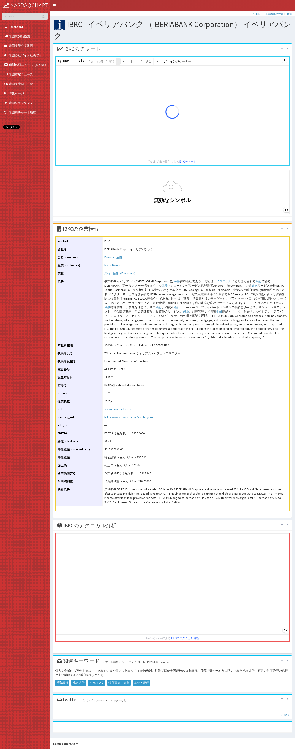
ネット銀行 (141, 683)
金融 (119, 257)
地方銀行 (79, 683)
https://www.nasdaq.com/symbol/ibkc (129, 417)
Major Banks (112, 265)
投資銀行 (62, 683)
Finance (109, 257)
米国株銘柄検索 (274, 14)
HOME (258, 14)
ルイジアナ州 (222, 281)
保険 (165, 285)
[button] (54, 5)
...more (285, 714)
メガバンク (96, 683)
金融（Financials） (124, 273)
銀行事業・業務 (119, 683)
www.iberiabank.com (117, 409)
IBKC (289, 14)
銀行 (107, 273)
